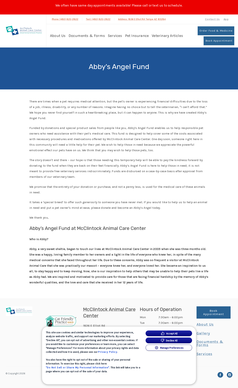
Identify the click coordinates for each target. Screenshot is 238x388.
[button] (62, 321)
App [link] (226, 19)
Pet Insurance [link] (137, 36)
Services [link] (115, 36)
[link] (24, 31)
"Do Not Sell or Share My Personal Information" (77, 367)
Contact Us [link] (212, 19)
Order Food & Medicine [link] (216, 30)
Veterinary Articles (167, 36)
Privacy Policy (107, 351)
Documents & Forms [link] (87, 36)
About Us (58, 36)
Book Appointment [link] (218, 40)
